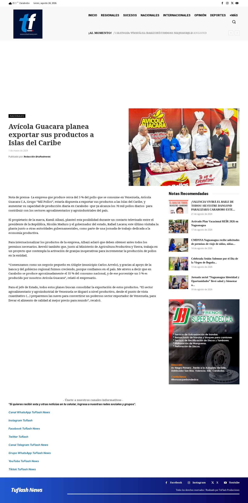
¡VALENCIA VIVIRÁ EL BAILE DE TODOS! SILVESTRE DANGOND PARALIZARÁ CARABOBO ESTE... (213, 205)
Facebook (176, 482)
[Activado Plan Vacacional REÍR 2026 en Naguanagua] (178, 226)
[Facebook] (222, 3)
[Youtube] (237, 3)
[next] (237, 32)
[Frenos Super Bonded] (204, 341)
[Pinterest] (30, 164)
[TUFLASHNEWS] (27, 24)
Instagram (199, 482)
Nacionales (17, 116)
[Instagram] (227, 3)
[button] (233, 21)
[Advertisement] (124, 79)
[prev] (230, 32)
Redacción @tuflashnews (37, 156)
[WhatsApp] (39, 164)
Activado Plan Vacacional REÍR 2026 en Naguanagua (152, 33)
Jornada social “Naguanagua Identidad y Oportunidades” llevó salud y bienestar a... (215, 281)
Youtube (234, 482)
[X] (232, 3)
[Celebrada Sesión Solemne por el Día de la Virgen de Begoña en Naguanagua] (178, 263)
